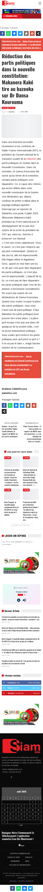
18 (10, 814)
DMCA (27, 861)
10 (4, 810)
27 (21, 818)
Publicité (28, 857)
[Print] (32, 33)
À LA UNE (5, 108)
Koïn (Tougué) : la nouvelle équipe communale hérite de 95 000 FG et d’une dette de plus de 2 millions (20, 640)
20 (21, 814)
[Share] (38, 33)
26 (16, 818)
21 (27, 814)
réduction (31, 159)
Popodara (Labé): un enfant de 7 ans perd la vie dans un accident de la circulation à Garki (21, 662)
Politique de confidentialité (20, 865)
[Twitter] (20, 33)
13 (21, 810)
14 (27, 810)
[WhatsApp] (8, 33)
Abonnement (15, 861)
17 (4, 814)
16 (38, 810)
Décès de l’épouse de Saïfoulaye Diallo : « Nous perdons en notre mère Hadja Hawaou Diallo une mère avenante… (21, 629)
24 (4, 818)
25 (10, 818)
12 (16, 810)
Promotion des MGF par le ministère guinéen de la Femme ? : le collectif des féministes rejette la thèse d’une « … (21, 651)
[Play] (19, 600)
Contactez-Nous (13, 857)
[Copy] (26, 33)
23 (38, 814)
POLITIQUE (12, 108)
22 (33, 814)
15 (33, 810)
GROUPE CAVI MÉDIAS (26, 881)
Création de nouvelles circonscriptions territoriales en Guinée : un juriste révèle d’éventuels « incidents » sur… (21, 618)
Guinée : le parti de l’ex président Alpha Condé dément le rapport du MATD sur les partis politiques (10, 431)
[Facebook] (2, 33)
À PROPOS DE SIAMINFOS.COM (20, 853)
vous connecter (16, 542)
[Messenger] (14, 33)
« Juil (20, 825)
